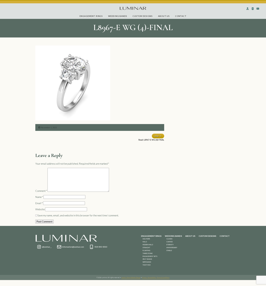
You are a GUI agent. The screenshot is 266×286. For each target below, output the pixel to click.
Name (39, 196)
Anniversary (171, 247)
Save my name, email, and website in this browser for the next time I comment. (78, 215)
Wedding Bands (117, 16)
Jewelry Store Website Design (130, 277)
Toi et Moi (146, 265)
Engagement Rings (91, 16)
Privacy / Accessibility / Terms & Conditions (155, 277)
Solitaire (146, 239)
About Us (164, 16)
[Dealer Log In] (247, 9)
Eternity (170, 244)
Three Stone (148, 253)
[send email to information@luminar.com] (257, 9)
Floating (146, 250)
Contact (180, 16)
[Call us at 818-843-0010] (252, 9)
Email (39, 203)
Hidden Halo (148, 244)
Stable (169, 250)
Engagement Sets (150, 256)
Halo (145, 242)
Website (40, 209)
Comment (41, 190)
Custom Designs (143, 16)
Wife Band (147, 262)
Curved (169, 242)
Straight (146, 247)
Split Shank (147, 259)
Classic (169, 239)
